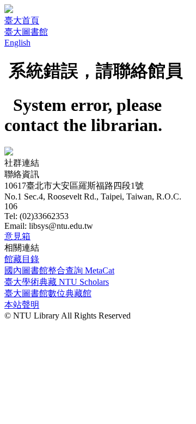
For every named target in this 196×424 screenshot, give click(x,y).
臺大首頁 (21, 20)
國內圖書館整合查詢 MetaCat (59, 270)
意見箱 (17, 236)
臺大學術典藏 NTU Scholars (56, 281)
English (17, 42)
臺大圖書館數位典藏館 (47, 293)
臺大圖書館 (26, 31)
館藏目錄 (21, 259)
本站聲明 (21, 304)
